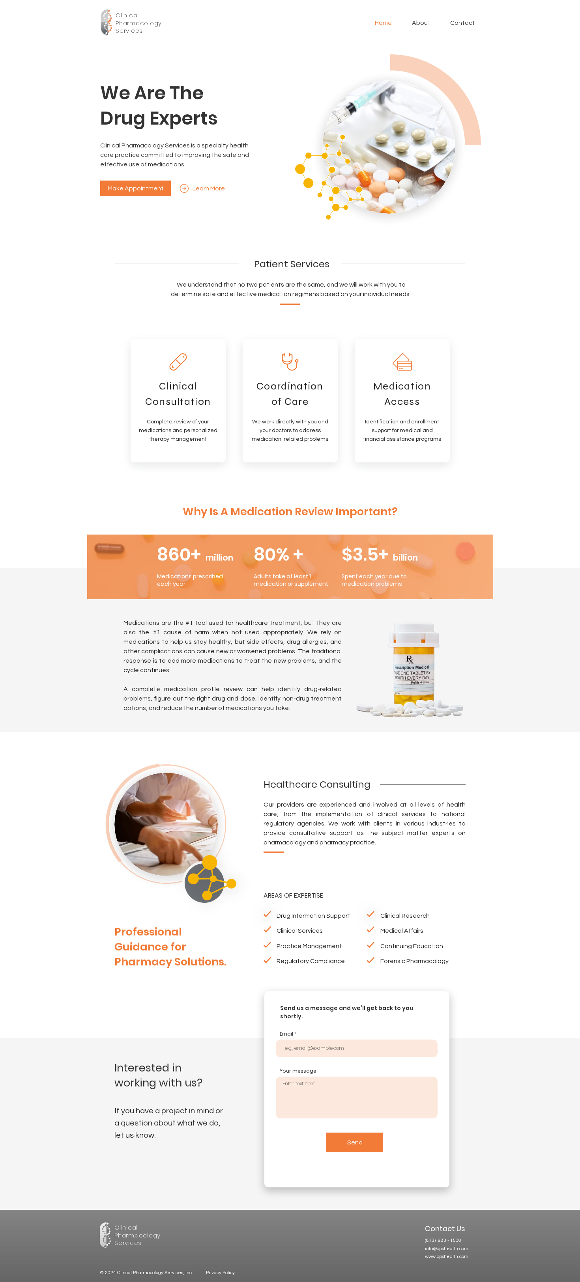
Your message (298, 1071)
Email (286, 1034)
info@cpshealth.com (446, 1248)
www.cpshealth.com (446, 1256)
